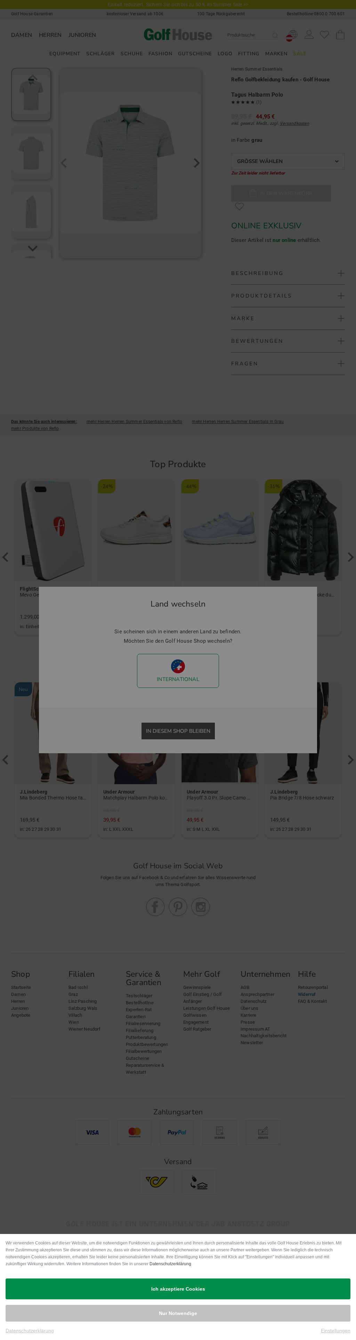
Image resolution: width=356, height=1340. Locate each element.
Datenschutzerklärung (170, 1263)
